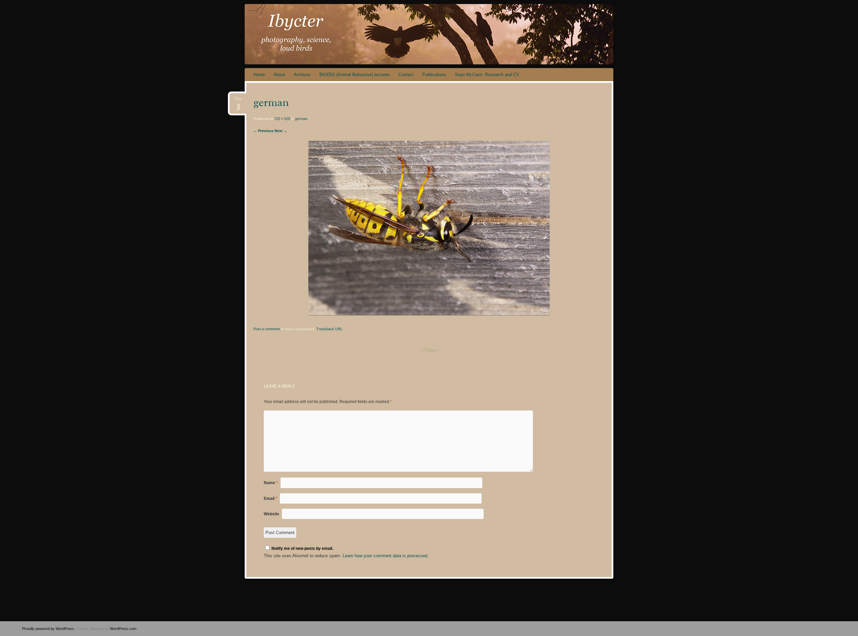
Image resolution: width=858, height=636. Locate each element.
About (279, 74)
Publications (434, 74)
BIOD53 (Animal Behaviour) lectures (354, 74)
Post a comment (266, 329)
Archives (302, 74)
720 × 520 (282, 119)
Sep (238, 101)
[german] (429, 313)
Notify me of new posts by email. (302, 548)
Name (271, 482)
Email (270, 498)
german (301, 119)
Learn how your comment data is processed (385, 555)
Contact (406, 74)
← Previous (263, 131)
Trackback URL (329, 329)
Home (259, 74)
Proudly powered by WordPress (48, 629)
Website (271, 514)
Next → (280, 131)
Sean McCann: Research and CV (487, 74)
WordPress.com (123, 629)
